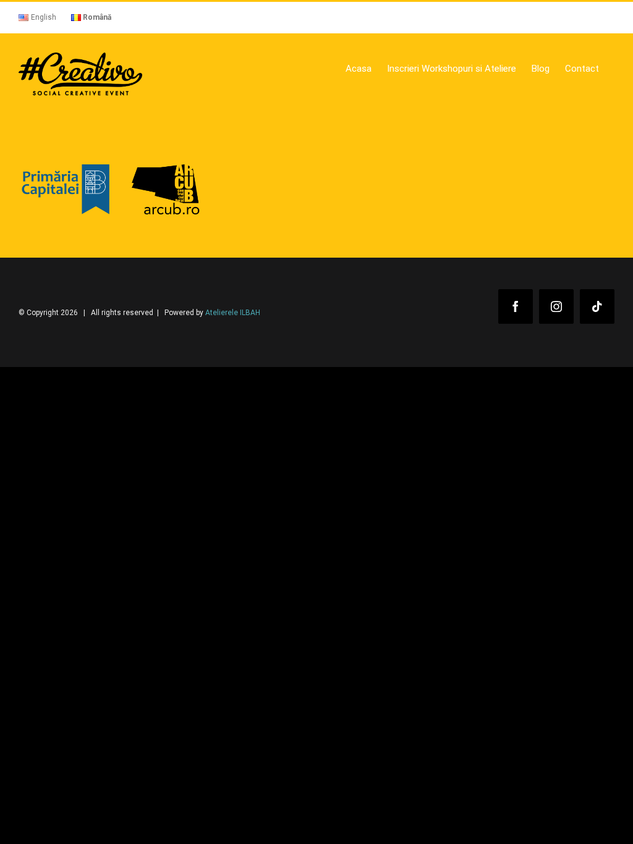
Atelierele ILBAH (232, 312)
